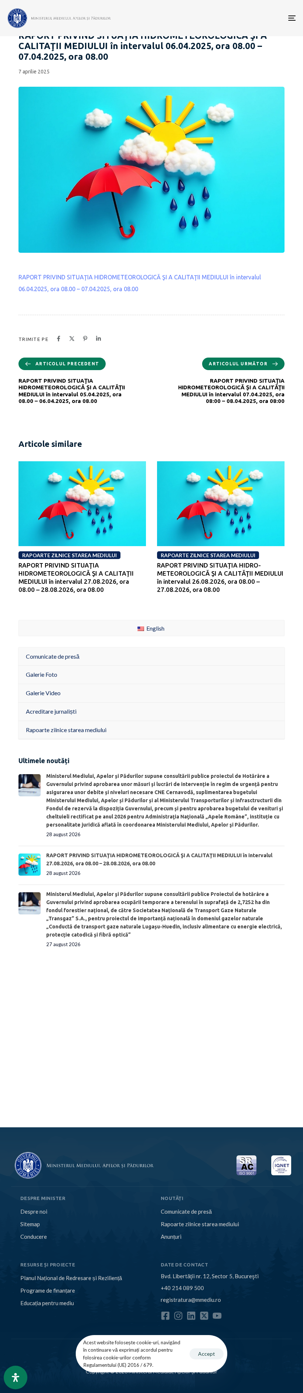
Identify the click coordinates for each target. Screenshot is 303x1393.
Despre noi (33, 1211)
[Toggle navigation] (248, 18)
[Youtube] (217, 1315)
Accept (206, 1354)
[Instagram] (178, 1315)
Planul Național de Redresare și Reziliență (71, 1278)
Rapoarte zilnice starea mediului (200, 1224)
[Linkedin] (191, 1315)
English (154, 628)
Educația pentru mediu (47, 1303)
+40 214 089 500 (182, 1288)
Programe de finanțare (47, 1290)
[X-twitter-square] (204, 1315)
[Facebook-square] (165, 1315)
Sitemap (30, 1224)
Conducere (33, 1236)
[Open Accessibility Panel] (15, 1377)
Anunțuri (171, 1236)
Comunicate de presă (186, 1211)
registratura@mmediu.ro (191, 1299)
